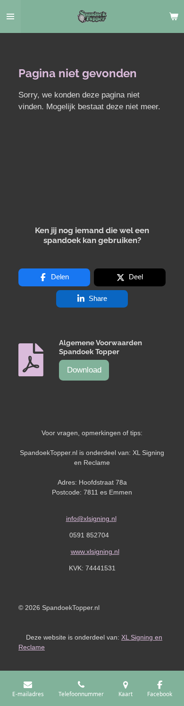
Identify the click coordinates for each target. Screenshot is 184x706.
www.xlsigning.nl (95, 551)
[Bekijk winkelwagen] (173, 16)
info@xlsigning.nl (91, 518)
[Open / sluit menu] (10, 16)
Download (84, 369)
